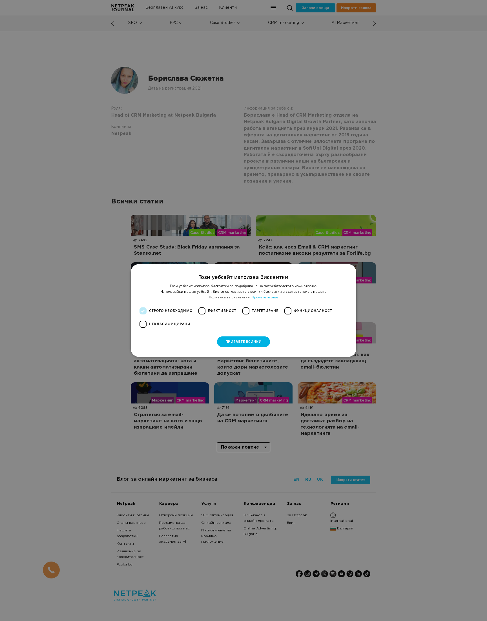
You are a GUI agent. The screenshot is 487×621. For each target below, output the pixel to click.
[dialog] (243, 310)
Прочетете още (265, 297)
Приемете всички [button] (243, 341)
